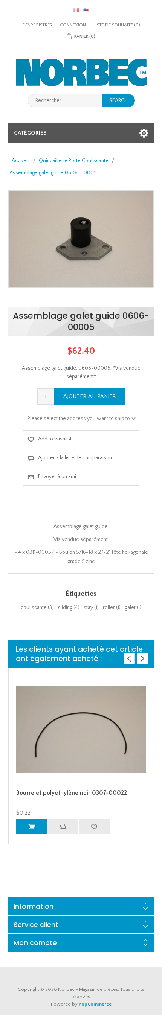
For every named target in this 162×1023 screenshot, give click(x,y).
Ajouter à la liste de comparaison (75, 458)
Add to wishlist (55, 439)
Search (118, 101)
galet (130, 607)
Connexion (73, 25)
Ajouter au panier (89, 396)
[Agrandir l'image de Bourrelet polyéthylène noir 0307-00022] (81, 729)
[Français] (76, 10)
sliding (65, 607)
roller (109, 607)
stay (88, 607)
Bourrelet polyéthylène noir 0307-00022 (71, 792)
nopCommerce (95, 1004)
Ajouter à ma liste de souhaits (94, 826)
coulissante (34, 607)
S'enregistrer (37, 25)
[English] (85, 10)
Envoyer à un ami (57, 477)
